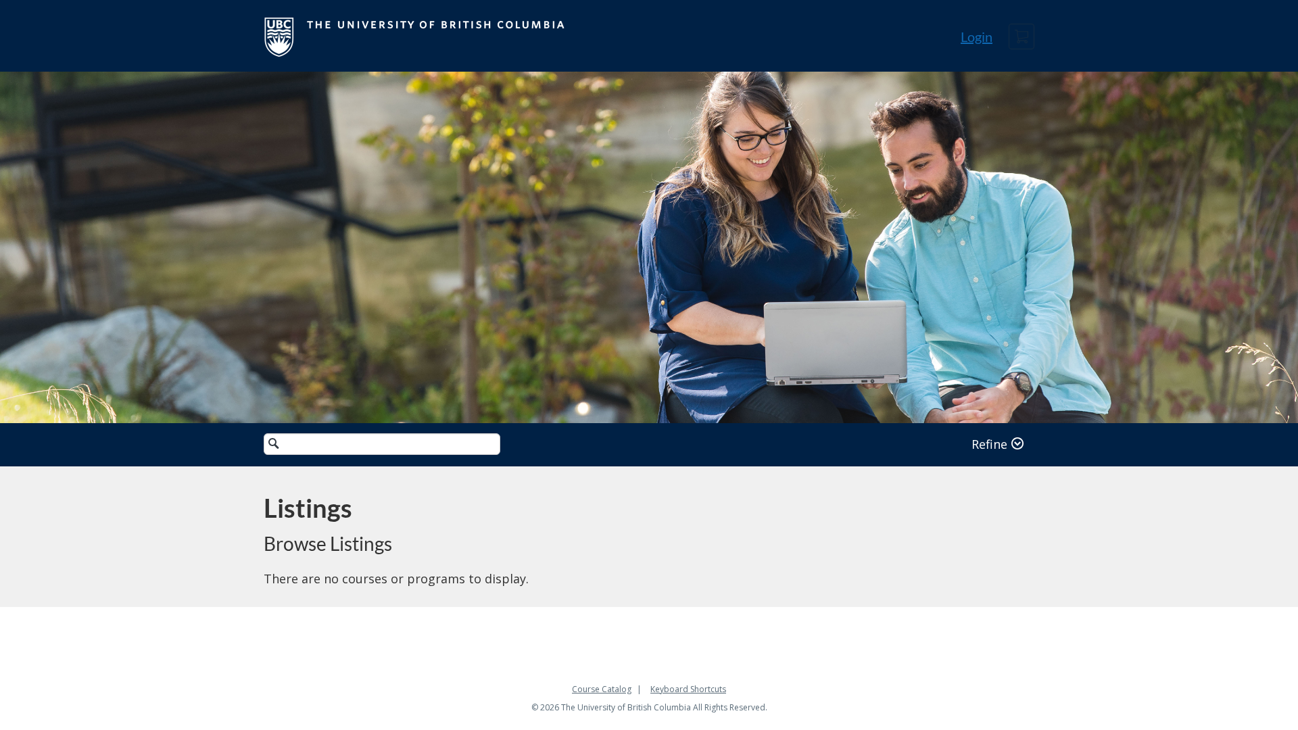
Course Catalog (601, 689)
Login (976, 36)
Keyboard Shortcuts (688, 689)
